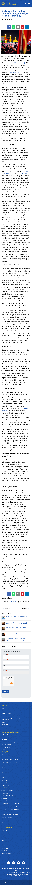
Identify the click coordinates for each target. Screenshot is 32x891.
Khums (3, 757)
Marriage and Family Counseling (9, 814)
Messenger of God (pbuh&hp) (15, 63)
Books (3, 845)
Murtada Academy (6, 744)
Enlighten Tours (5, 747)
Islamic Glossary (5, 800)
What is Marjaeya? (6, 713)
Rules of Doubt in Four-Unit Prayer (10, 809)
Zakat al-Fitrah (5, 777)
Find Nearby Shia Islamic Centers (10, 803)
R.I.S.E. (3, 822)
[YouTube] (18, 863)
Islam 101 (4, 830)
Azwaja (3, 749)
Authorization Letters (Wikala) (9, 716)
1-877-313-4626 (17, 876)
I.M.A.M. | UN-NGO (5, 734)
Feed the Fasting (5, 764)
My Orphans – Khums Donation (9, 762)
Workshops (4, 850)
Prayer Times (4, 793)
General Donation (5, 785)
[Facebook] (8, 863)
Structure (3, 710)
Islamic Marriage (5, 812)
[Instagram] (13, 863)
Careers (3, 722)
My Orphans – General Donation (9, 759)
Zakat (2, 775)
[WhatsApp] (23, 863)
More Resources (5, 824)
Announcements (5, 832)
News (2, 840)
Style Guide (4, 798)
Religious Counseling (7, 817)
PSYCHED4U (4, 739)
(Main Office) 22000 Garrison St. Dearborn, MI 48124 (17, 872)
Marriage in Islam (6, 853)
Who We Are (4, 708)
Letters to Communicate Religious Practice (10, 806)
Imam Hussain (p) (13, 72)
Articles (3, 837)
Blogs (2, 835)
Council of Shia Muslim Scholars (9, 736)
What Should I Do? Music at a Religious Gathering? (16, 627)
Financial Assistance (6, 819)
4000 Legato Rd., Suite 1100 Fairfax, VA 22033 (17, 874)
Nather (3, 772)
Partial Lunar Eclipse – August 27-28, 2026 (15, 633)
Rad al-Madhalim (5, 780)
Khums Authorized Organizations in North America (10, 719)
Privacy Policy (5, 724)
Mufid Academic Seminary (8, 742)
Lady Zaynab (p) (22, 173)
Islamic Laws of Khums (7, 795)
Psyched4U (4, 782)
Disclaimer (4, 727)
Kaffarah (3, 769)
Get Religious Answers (7, 790)
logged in (13, 602)
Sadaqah (3, 754)
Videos (3, 843)
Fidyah (3, 767)
